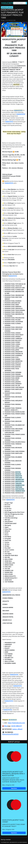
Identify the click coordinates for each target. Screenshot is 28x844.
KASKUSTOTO (18, 110)
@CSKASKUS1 (13, 720)
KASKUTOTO (9, 121)
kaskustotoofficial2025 (10, 734)
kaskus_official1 (17, 729)
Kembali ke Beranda (7, 7)
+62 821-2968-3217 (16, 726)
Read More (14, 788)
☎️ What (4, 726)
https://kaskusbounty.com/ (16, 723)
